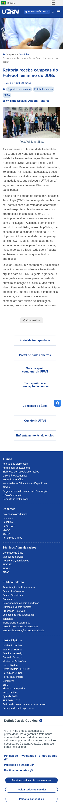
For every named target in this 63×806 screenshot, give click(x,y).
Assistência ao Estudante (16, 467)
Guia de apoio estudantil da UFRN (35, 370)
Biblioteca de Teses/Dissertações (21, 471)
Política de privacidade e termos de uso (24, 704)
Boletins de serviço (13, 653)
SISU (5, 684)
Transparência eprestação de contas (35, 385)
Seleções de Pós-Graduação (18, 614)
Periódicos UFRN (12, 673)
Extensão (8, 518)
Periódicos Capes (12, 537)
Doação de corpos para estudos (20, 626)
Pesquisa (8, 522)
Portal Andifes (10, 692)
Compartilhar (33, 320)
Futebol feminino (43, 89)
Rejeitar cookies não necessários (31, 780)
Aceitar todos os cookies (32, 789)
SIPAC (6, 572)
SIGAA (6, 487)
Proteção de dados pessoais (18, 708)
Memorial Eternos (12, 649)
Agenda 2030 (10, 696)
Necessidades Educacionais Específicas (25, 483)
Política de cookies (17, 770)
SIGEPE (7, 564)
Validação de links (12, 645)
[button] (37, 11)
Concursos (9, 599)
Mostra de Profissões (14, 661)
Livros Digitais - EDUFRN (16, 669)
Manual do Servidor (13, 556)
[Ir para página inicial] (4, 54)
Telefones (8, 618)
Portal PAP (8, 526)
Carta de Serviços (12, 657)
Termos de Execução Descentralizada (23, 630)
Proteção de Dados (17, 764)
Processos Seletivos (14, 611)
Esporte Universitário (19, 89)
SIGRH (6, 533)
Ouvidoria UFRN (35, 420)
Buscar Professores (13, 591)
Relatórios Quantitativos (16, 560)
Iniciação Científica (13, 479)
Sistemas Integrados (14, 688)
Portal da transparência (35, 340)
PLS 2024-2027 (11, 700)
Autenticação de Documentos (19, 587)
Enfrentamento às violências (35, 435)
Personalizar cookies (31, 799)
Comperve (8, 680)
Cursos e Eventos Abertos (17, 607)
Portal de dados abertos (35, 355)
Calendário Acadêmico (15, 475)
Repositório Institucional (16, 499)
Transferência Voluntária (16, 622)
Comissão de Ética (35, 405)
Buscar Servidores (13, 595)
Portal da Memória (13, 676)
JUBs (7, 95)
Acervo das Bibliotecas (15, 463)
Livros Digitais (10, 665)
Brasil (7, 2)
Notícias (25, 54)
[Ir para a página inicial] (10, 12)
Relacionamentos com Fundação (21, 603)
